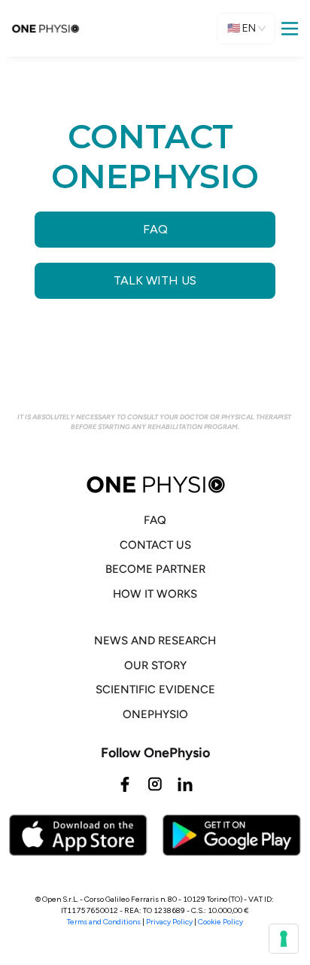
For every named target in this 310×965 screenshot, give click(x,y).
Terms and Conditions (104, 922)
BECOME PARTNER (155, 569)
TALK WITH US (155, 280)
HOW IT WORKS (155, 594)
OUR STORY (155, 665)
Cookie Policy (220, 922)
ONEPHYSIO (155, 714)
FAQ (155, 229)
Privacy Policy (169, 922)
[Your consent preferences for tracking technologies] (283, 938)
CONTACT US (155, 545)
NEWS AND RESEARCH (155, 640)
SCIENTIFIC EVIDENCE (155, 689)
